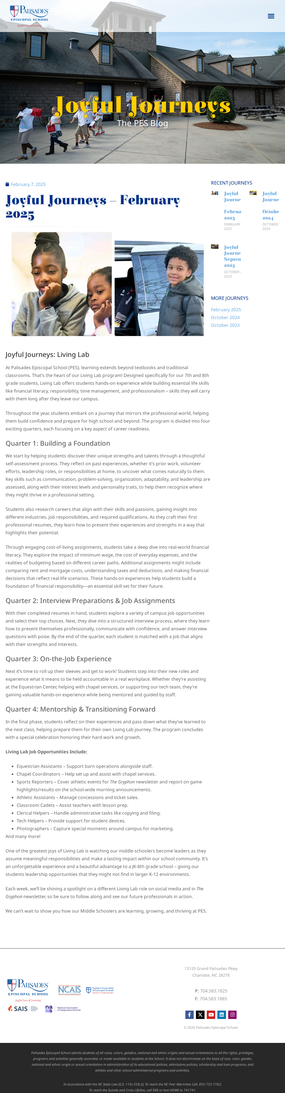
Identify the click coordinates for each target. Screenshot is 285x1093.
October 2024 (225, 317)
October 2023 (225, 325)
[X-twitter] (200, 1015)
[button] (271, 16)
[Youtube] (211, 1015)
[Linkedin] (221, 1015)
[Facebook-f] (189, 1015)
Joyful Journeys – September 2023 (237, 256)
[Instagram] (232, 1015)
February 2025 (226, 310)
